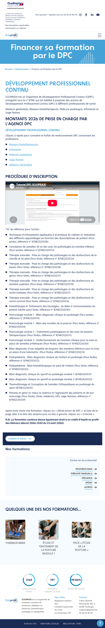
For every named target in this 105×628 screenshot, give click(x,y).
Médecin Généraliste (20, 165)
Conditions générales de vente (64, 608)
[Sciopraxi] (11, 35)
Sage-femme (16, 160)
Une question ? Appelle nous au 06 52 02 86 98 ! (56, 15)
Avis (56, 604)
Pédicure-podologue (20, 155)
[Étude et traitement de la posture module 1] (49, 530)
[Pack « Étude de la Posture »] (82, 530)
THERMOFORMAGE (16, 543)
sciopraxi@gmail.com (88, 610)
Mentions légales (50, 624)
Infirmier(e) (15, 150)
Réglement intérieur (63, 601)
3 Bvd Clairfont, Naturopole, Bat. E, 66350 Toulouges (87, 604)
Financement (21, 69)
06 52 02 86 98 (85, 613)
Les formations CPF (63, 613)
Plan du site (30, 624)
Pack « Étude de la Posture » (81, 547)
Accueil (8, 69)
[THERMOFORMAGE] (15, 530)
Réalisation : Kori (72, 624)
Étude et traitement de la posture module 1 (48, 548)
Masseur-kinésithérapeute (23, 145)
